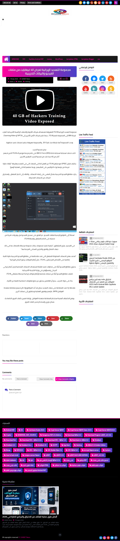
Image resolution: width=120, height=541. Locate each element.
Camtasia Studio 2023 (36, 429)
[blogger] (95, 2)
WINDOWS (15, 59)
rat (23, 460)
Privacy (22, 2)
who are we (7, 2)
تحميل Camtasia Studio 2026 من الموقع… (92, 170)
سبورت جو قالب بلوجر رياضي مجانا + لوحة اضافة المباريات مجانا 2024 (103, 243)
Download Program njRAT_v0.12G (99, 434)
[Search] (116, 2)
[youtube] (99, 2)
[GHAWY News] (60, 12)
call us (15, 2)
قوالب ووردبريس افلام (13, 470)
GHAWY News (89, 147)
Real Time (91, 193)
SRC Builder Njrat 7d (55, 450)
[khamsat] (80, 2)
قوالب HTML (44, 465)
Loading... (64, 481)
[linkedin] (103, 2)
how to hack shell (12, 455)
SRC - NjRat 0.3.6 (35, 450)
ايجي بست (69, 460)
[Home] (6, 59)
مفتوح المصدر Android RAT (36, 470)
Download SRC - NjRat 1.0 (57, 440)
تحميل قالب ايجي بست (100, 460)
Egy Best (67, 445)
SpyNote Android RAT (36, 59)
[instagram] (104, 537)
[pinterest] (106, 2)
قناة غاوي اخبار (28, 465)
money (49, 59)
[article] (56, 348)
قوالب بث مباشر (60, 465)
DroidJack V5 (42, 445)
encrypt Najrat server (91, 450)
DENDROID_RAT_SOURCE (27, 434)
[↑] (60, 535)
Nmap (8, 450)
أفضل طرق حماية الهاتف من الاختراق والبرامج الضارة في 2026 (29, 517)
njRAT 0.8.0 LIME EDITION (79, 455)
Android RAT (10, 429)
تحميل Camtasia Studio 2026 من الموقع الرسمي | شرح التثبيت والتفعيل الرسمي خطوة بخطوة (102, 260)
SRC (23, 59)
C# (22, 429)
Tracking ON (98, 193)
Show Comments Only (46, 379)
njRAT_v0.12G (99, 455)
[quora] (91, 2)
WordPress (59, 59)
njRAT (48, 455)
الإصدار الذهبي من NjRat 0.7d (49, 460)
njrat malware (11, 460)
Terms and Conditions (34, 2)
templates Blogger (87, 59)
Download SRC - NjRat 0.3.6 (31, 440)
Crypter (8, 434)
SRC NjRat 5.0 (73, 450)
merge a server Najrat (31, 455)
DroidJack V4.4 (26, 445)
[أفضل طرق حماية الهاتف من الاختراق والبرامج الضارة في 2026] (30, 500)
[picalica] (97, 537)
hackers (20, 81)
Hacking (27, 81)
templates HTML (72, 59)
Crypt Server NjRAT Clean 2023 (81, 429)
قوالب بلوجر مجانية (78, 465)
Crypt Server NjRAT (57, 429)
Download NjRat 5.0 (74, 434)
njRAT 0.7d (60, 455)
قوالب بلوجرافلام (97, 465)
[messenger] (84, 2)
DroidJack (98, 440)
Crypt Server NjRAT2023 (106, 429)
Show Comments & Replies (66, 379)
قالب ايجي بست (11, 465)
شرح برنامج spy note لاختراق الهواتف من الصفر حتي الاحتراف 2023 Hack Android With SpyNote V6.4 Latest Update (102, 283)
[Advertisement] (60, 36)
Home (11, 81)
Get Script (85, 193)
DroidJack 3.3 (10, 445)
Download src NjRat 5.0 (80, 440)
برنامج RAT (83, 460)
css (99, 59)
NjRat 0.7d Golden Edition (97, 445)
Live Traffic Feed (92, 141)
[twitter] (110, 2)
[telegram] (88, 2)
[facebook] (115, 537)
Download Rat (11, 440)
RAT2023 (20, 450)
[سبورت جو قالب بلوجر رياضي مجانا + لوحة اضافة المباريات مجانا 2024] (83, 241)
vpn (31, 460)
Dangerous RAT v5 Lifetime (51, 434)
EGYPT (55, 445)
